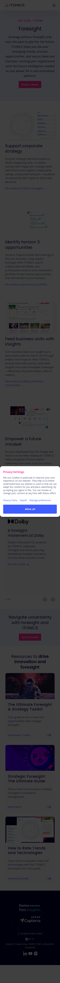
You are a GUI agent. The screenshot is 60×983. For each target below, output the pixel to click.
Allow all (30, 509)
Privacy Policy (10, 500)
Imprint (23, 500)
